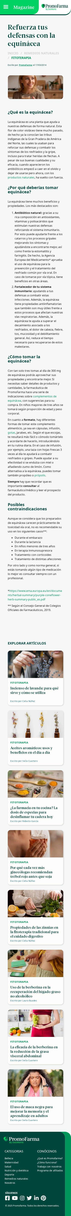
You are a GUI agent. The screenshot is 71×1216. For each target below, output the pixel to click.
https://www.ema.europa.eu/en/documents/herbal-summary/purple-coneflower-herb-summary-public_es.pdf (35, 595)
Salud (8, 1166)
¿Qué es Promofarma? (50, 1158)
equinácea (52, 299)
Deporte (9, 1174)
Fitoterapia (21, 58)
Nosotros (10, 1182)
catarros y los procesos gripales (35, 238)
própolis (39, 475)
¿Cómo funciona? (47, 1162)
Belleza (9, 1158)
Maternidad (11, 1162)
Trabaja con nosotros (49, 1166)
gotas (11, 432)
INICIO (13, 53)
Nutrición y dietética (16, 1170)
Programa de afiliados (50, 1170)
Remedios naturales (41, 53)
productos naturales (21, 177)
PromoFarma (25, 65)
